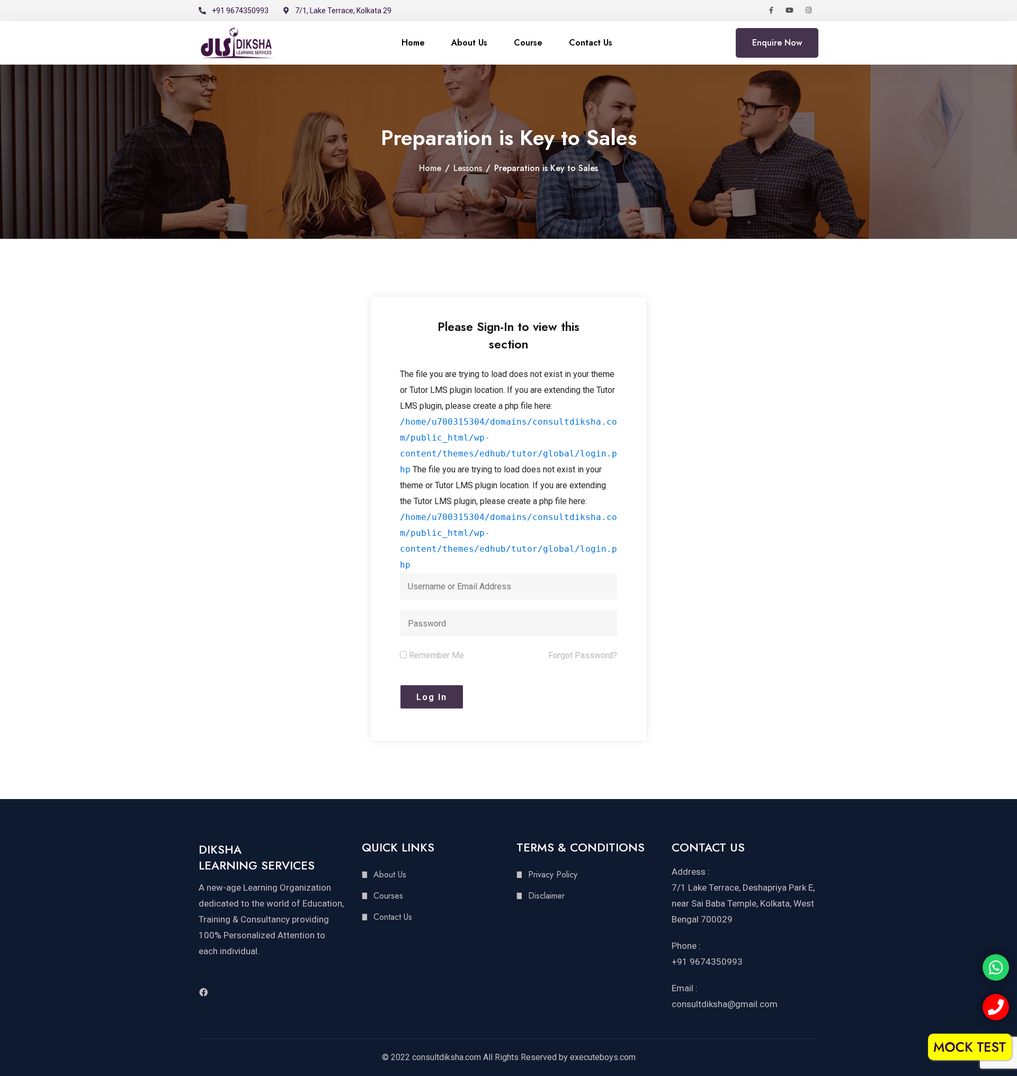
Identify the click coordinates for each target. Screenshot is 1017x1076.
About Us (469, 43)
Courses (388, 896)
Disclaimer (546, 896)
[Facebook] (203, 992)
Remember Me (435, 655)
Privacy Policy (552, 874)
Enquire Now (777, 43)
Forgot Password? (582, 655)
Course (528, 43)
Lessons (467, 168)
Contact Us (590, 43)
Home (413, 43)
